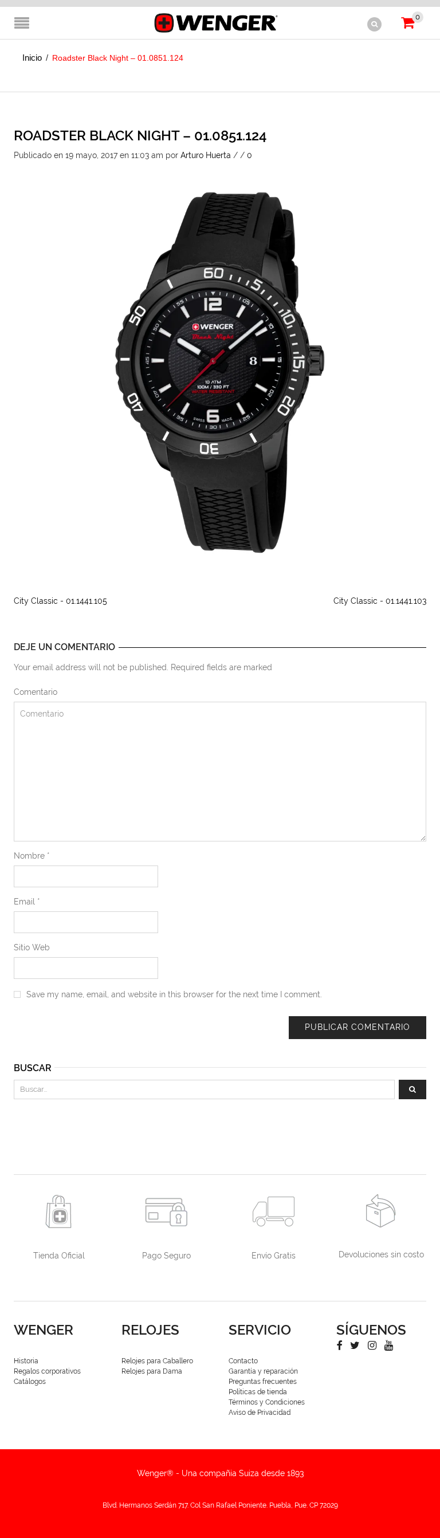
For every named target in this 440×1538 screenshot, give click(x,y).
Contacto (243, 1361)
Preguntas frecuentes (263, 1382)
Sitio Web (32, 947)
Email (27, 901)
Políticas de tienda (258, 1392)
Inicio (32, 57)
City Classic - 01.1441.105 (60, 600)
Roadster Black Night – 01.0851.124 (140, 135)
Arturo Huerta (205, 155)
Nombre (32, 855)
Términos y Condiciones (267, 1402)
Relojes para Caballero (157, 1361)
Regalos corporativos (47, 1371)
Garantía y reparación (263, 1371)
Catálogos (30, 1382)
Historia (26, 1361)
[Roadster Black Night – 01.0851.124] (220, 366)
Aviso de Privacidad (259, 1413)
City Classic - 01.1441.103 (379, 600)
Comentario (35, 692)
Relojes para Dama (151, 1371)
